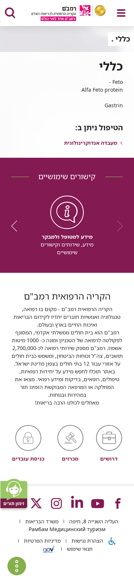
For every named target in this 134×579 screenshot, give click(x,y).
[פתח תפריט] (121, 13)
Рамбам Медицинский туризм (67, 529)
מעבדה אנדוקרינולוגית (90, 142)
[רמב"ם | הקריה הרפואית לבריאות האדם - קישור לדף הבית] (59, 14)
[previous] (117, 226)
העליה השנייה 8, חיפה (93, 521)
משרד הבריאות (41, 521)
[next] (16, 226)
